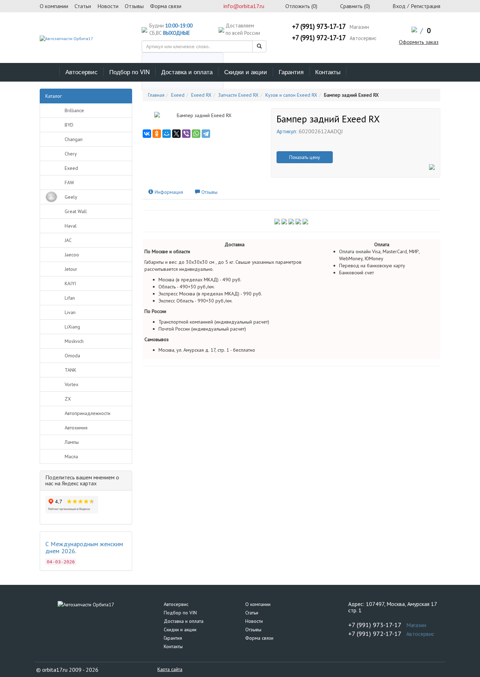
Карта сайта (169, 669)
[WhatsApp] (196, 133)
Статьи (251, 612)
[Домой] (50, 71)
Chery (71, 154)
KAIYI (70, 283)
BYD (69, 125)
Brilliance (74, 110)
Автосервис (81, 71)
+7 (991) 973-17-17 (319, 26)
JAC (68, 240)
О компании (258, 604)
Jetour (71, 269)
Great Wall (76, 211)
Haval (71, 226)
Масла (71, 456)
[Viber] (186, 133)
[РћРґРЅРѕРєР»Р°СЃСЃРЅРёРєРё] (157, 133)
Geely (71, 197)
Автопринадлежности (87, 413)
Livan (70, 312)
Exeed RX (201, 95)
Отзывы (253, 629)
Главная (156, 95)
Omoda (72, 355)
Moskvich (74, 341)
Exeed (71, 168)
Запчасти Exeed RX (238, 95)
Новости (254, 621)
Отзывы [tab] (209, 192)
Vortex (71, 384)
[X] (176, 133)
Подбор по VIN (129, 71)
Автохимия (76, 427)
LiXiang (72, 327)
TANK (70, 370)
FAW (69, 182)
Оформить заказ (419, 41)
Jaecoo (72, 254)
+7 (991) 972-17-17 (319, 37)
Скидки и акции (245, 71)
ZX (68, 399)
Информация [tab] (168, 192)
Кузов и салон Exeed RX (291, 95)
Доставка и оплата (187, 71)
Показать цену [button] (304, 157)
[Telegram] (206, 133)
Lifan (70, 298)
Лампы (72, 442)
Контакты (327, 71)
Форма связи (259, 638)
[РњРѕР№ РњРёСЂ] (166, 133)
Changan (74, 139)
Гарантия (291, 71)
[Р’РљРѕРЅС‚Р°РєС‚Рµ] (147, 133)
